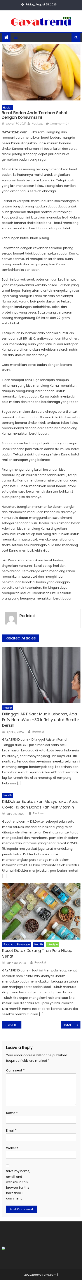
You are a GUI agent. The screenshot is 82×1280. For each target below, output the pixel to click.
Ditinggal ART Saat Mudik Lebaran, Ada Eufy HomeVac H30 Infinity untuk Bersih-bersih (41, 719)
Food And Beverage (16, 944)
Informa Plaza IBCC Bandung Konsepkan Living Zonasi (72, 1025)
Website (12, 1148)
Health (7, 107)
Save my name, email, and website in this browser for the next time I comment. (18, 1185)
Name (12, 1113)
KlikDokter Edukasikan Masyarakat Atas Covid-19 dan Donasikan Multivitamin (40, 804)
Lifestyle (52, 944)
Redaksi (37, 124)
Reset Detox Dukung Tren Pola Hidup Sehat (37, 953)
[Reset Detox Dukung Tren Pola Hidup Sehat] (41, 911)
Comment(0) (59, 124)
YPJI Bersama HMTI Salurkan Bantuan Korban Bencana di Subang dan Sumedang (14, 1025)
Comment (15, 1070)
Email (11, 1130)
